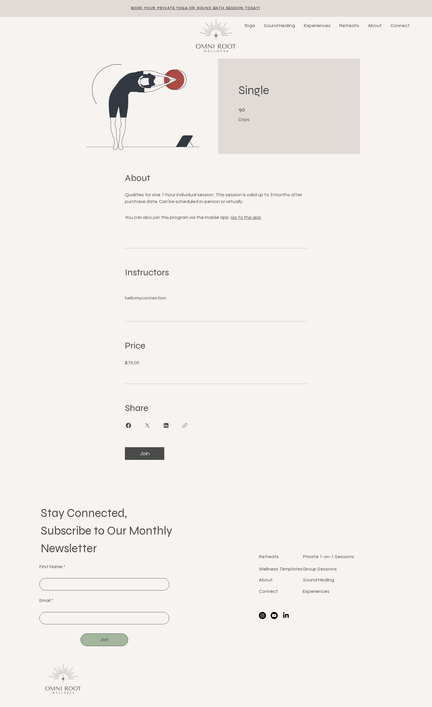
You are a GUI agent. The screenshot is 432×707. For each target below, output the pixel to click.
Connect (268, 591)
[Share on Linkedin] (166, 425)
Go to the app (246, 217)
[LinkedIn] (285, 615)
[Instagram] (262, 615)
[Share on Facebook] (128, 425)
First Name (51, 566)
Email (45, 600)
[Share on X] (147, 425)
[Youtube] (274, 615)
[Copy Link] (184, 425)
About (266, 580)
